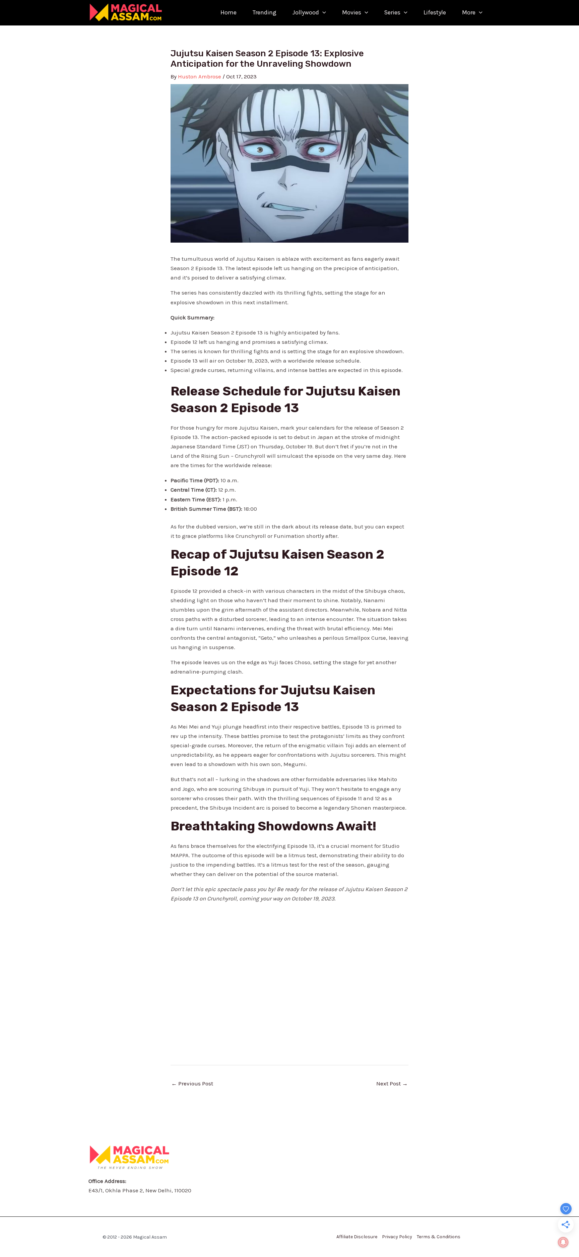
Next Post (392, 1083)
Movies (351, 12)
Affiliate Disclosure (356, 1237)
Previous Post (192, 1083)
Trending (264, 12)
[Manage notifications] (563, 1242)
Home (228, 12)
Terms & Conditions (438, 1237)
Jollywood (306, 12)
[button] (322, 12)
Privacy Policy (397, 1237)
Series (392, 12)
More (468, 12)
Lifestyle (435, 12)
